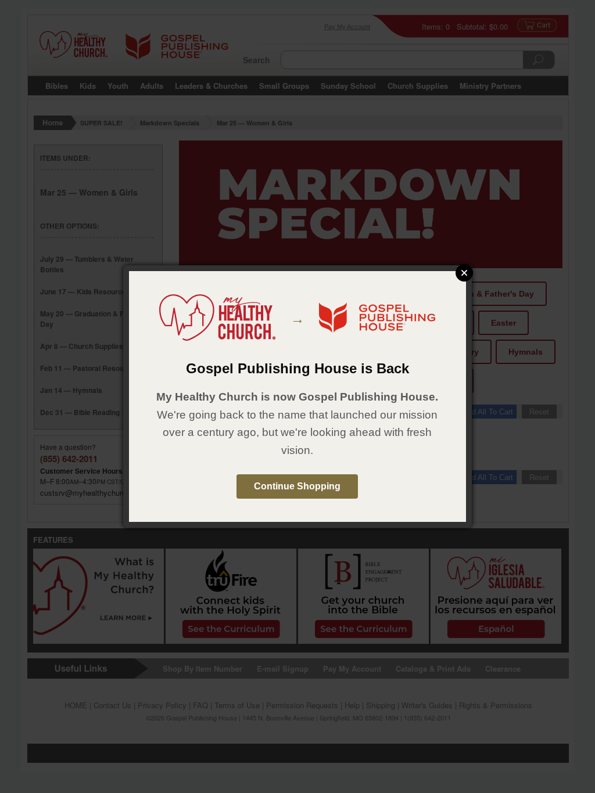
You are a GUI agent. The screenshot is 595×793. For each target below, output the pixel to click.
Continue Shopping (297, 486)
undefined (464, 273)
